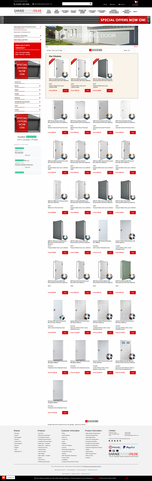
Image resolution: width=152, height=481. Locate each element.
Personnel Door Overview (20, 30)
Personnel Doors (102, 11)
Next (100, 50)
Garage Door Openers (76, 473)
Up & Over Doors (48, 12)
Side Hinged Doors (56, 12)
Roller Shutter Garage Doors (60, 469)
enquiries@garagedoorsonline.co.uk (43, 4)
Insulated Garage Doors (85, 473)
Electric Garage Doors (66, 473)
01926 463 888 (22, 4)
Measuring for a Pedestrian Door (22, 32)
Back (136, 46)
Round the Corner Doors (82, 12)
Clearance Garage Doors (81, 469)
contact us (122, 4)
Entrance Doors (92, 11)
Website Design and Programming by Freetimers (92, 466)
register (113, 4)
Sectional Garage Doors (71, 469)
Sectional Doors (65, 11)
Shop (47, 46)
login (105, 4)
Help (135, 11)
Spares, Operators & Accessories (114, 12)
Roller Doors (73, 11)
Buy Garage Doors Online (92, 469)
